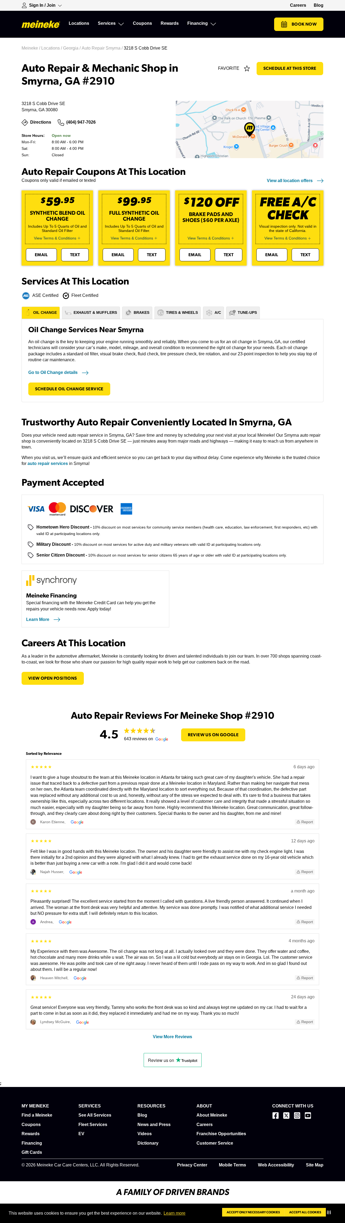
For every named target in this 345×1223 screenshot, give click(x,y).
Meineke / (31, 48)
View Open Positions (52, 678)
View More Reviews (172, 1036)
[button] (330, 1212)
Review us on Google (213, 735)
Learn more (174, 1213)
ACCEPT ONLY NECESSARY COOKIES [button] (253, 1212)
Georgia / (72, 48)
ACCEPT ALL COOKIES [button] (305, 1212)
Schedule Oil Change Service (69, 389)
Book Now (304, 24)
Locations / (52, 48)
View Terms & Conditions (55, 238)
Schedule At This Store (289, 68)
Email (41, 255)
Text (75, 255)
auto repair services (47, 463)
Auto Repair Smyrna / (103, 48)
